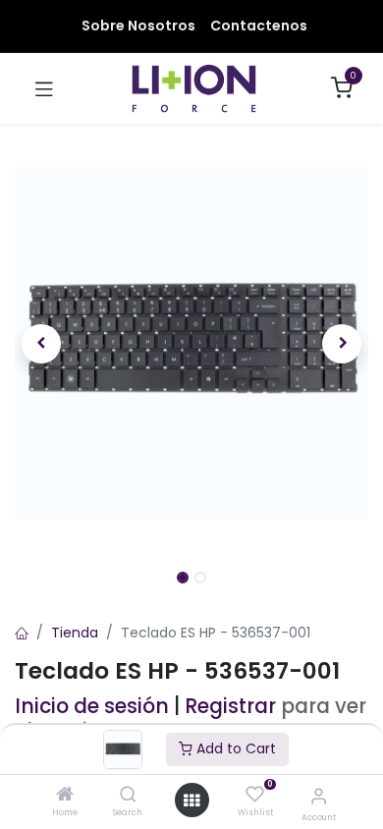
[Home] (65, 795)
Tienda (74, 632)
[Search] (128, 795)
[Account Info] (318, 796)
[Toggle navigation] (44, 88)
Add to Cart (234, 748)
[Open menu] (191, 800)
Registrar (230, 706)
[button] (41, 343)
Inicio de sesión (92, 706)
